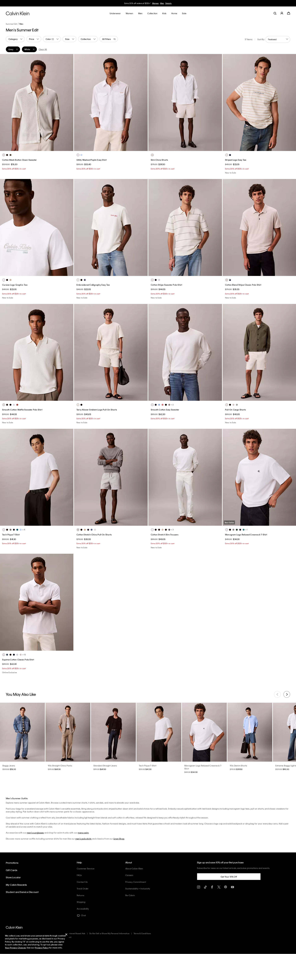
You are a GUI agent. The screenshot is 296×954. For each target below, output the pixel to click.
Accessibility (83, 908)
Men (21, 24)
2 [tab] (29, 147)
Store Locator (13, 877)
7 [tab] (50, 522)
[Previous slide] (277, 694)
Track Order (82, 888)
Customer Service (85, 868)
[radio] (4, 155)
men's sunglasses (35, 832)
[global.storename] (17, 13)
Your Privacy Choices (15, 947)
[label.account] (281, 13)
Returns (80, 895)
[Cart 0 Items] (288, 13)
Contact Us (82, 882)
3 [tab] (34, 147)
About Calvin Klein (134, 868)
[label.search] (275, 13)
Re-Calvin (130, 895)
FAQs (79, 875)
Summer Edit (11, 24)
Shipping (81, 902)
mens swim (83, 832)
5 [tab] (43, 147)
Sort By (260, 39)
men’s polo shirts (83, 838)
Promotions (12, 862)
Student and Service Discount (22, 892)
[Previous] (4, 102)
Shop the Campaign (170, 3)
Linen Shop (118, 838)
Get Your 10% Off (229, 876)
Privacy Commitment (135, 882)
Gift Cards (11, 870)
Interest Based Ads (76, 933)
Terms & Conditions (142, 933)
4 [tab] (38, 147)
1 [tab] (25, 147)
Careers (129, 875)
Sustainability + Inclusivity (137, 888)
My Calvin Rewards (16, 884)
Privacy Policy (42, 947)
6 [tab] (48, 147)
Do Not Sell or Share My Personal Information (109, 933)
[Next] (68, 102)
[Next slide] (286, 694)
